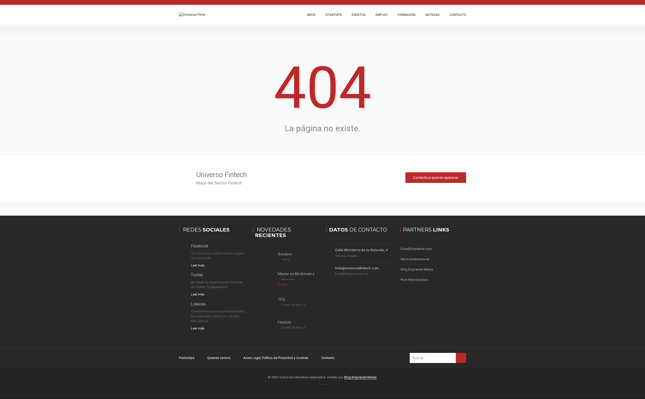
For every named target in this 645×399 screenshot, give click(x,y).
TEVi (281, 299)
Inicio (311, 15)
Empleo (382, 15)
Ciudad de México (293, 305)
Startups (334, 15)
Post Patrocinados (414, 280)
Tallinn (285, 259)
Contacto (458, 15)
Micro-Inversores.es (415, 259)
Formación (406, 15)
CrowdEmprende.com (416, 249)
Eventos (359, 15)
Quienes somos (218, 358)
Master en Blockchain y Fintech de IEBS (309, 274)
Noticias (433, 15)
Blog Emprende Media (417, 269)
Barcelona (288, 279)
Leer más (197, 265)
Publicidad (186, 358)
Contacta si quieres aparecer (436, 178)
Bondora (285, 254)
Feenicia (284, 322)
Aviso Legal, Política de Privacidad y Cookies (275, 358)
